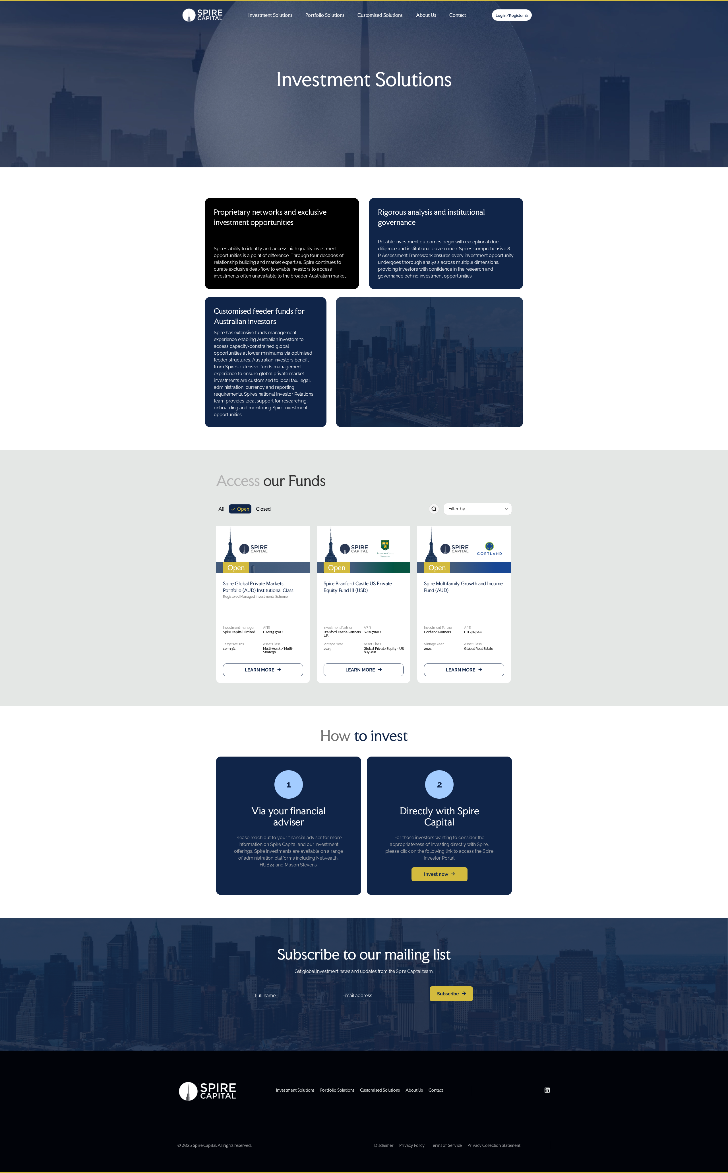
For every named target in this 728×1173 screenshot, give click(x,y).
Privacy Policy (412, 1145)
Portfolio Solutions (324, 15)
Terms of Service (446, 1145)
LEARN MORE (259, 670)
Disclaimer (384, 1145)
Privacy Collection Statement (494, 1145)
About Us (426, 15)
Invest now (436, 874)
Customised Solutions (380, 15)
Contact (457, 15)
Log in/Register (510, 15)
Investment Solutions (270, 15)
